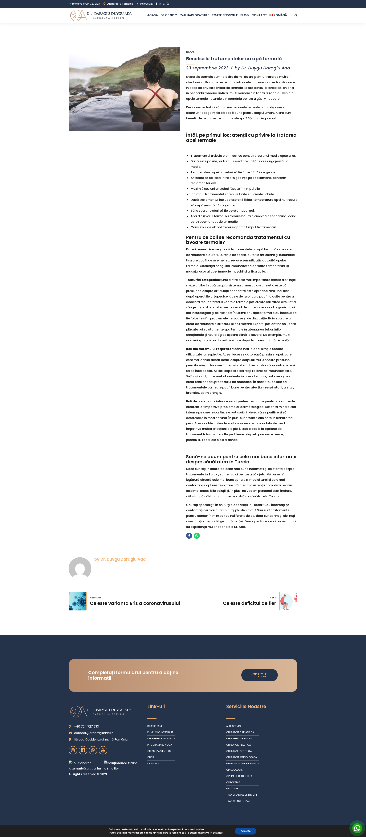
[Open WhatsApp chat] (357, 828)
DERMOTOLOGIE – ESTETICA (242, 763)
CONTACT (259, 15)
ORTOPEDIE (233, 782)
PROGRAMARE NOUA (159, 745)
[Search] (296, 15)
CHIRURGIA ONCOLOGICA (241, 757)
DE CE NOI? (169, 15)
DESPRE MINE (155, 726)
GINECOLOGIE (234, 770)
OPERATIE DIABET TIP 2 (239, 776)
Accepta (246, 831)
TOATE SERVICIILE (225, 15)
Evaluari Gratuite (194, 15)
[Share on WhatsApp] (197, 536)
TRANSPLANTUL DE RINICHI (241, 795)
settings (218, 833)
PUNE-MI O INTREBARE (160, 732)
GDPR (150, 757)
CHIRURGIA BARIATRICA (161, 738)
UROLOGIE (232, 788)
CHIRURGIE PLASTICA (238, 745)
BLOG (244, 15)
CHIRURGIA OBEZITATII (239, 738)
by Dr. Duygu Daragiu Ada (262, 68)
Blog (190, 52)
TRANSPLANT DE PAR (238, 801)
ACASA (152, 15)
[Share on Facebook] (189, 536)
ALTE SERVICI (233, 726)
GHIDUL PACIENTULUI (159, 751)
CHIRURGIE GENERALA (239, 751)
